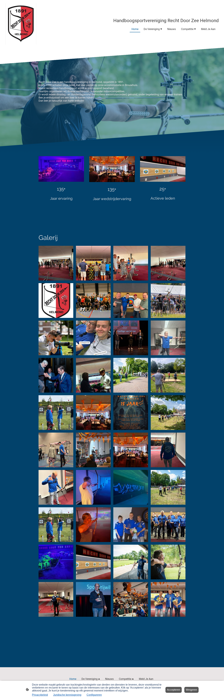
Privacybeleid (40, 694)
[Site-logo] (20, 24)
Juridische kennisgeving (67, 694)
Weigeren (191, 689)
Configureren (94, 694)
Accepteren (173, 689)
